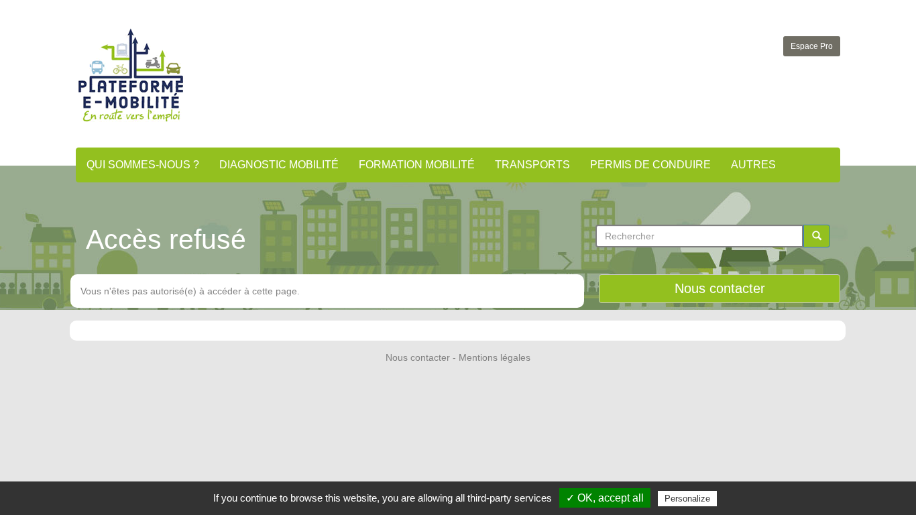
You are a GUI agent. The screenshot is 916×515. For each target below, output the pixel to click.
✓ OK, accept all (605, 498)
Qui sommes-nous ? (143, 164)
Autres (753, 164)
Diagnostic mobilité (279, 164)
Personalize (687, 499)
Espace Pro (812, 46)
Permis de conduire (650, 164)
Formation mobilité (417, 164)
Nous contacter (720, 288)
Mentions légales (494, 357)
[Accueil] (131, 74)
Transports (532, 164)
